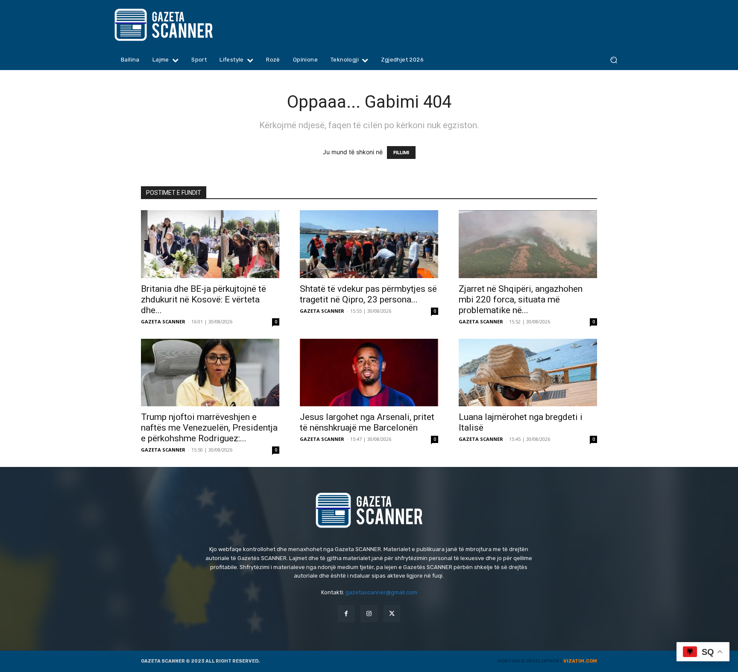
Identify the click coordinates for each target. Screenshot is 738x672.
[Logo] (180, 25)
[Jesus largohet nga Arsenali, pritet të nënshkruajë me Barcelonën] (369, 373)
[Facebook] (346, 613)
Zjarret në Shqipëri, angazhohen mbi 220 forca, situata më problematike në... (521, 299)
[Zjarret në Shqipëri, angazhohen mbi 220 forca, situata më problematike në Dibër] (528, 244)
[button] (613, 60)
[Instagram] (368, 613)
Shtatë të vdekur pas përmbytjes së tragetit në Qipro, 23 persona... (368, 294)
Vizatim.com (580, 661)
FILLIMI (401, 153)
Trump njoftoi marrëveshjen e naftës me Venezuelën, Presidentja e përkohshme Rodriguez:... (209, 427)
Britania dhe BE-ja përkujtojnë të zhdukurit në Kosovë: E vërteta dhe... (203, 299)
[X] (392, 613)
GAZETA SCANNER (163, 321)
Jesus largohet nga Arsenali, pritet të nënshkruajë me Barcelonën (367, 422)
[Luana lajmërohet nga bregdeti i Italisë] (528, 373)
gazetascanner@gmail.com (381, 592)
